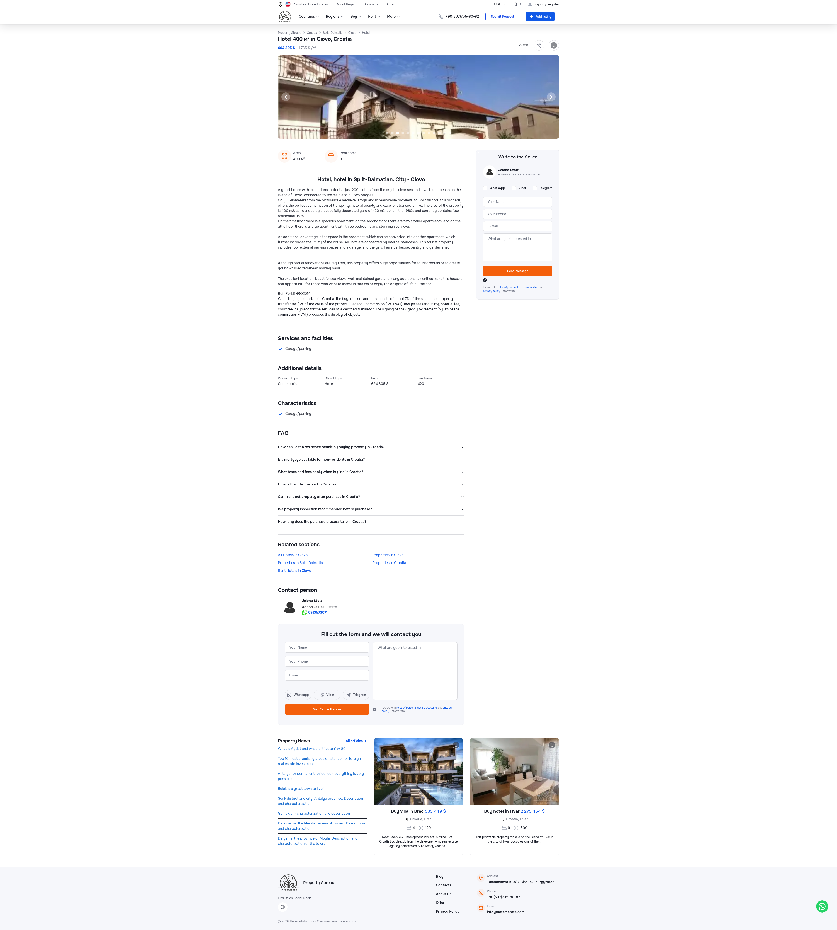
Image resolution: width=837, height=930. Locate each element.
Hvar (524, 819)
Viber (522, 188)
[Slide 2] (392, 133)
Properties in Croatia (389, 562)
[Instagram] (283, 907)
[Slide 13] (450, 133)
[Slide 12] (444, 133)
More (391, 16)
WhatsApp (497, 188)
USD (498, 4)
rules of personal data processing (416, 707)
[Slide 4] (402, 133)
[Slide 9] (429, 133)
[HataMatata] (288, 882)
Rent (372, 16)
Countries (307, 16)
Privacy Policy (447, 911)
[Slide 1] (387, 133)
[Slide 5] (408, 133)
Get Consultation (327, 709)
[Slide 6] (413, 133)
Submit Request (502, 17)
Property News (294, 741)
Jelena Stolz (312, 600)
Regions (332, 16)
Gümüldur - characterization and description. (314, 813)
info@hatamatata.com (506, 912)
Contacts (371, 4)
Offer (391, 4)
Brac (428, 819)
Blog (440, 876)
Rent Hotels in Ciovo (294, 570)
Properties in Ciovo (388, 555)
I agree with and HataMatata (417, 709)
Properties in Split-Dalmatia (300, 562)
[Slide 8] (423, 133)
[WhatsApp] (822, 906)
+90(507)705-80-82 (503, 897)
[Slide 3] (397, 133)
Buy (353, 16)
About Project (346, 4)
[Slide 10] (434, 133)
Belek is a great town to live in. (302, 788)
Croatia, (416, 819)
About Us (443, 894)
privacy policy (492, 291)
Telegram (545, 188)
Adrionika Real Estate (319, 607)
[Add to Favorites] (554, 45)
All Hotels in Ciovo (293, 555)
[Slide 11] (439, 133)
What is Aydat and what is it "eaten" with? (312, 748)
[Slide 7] (418, 133)
